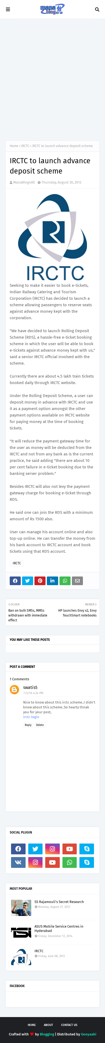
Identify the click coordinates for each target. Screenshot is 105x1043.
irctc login (31, 717)
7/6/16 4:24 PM (33, 693)
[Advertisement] (52, 79)
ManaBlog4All (24, 182)
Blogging (47, 1034)
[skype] (86, 849)
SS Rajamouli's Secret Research (59, 902)
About (48, 1025)
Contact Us (69, 1025)
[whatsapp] (69, 862)
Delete (40, 725)
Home (14, 146)
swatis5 (30, 687)
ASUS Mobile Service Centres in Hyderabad (58, 928)
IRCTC (25, 146)
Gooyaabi (88, 1034)
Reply (28, 725)
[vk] (18, 862)
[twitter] (35, 849)
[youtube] (69, 849)
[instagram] (52, 849)
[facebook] (18, 849)
